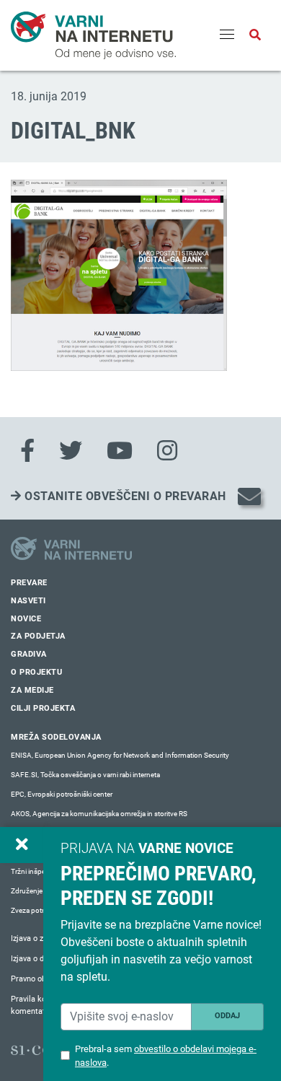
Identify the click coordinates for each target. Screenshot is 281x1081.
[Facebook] (27, 451)
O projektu (36, 672)
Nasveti (28, 600)
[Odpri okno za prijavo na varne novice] (21, 845)
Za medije (32, 690)
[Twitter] (71, 451)
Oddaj (227, 1015)
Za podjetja (38, 636)
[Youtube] (119, 451)
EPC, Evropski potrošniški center (61, 794)
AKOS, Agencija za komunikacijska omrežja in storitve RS (99, 813)
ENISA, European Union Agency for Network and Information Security (120, 755)
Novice (26, 618)
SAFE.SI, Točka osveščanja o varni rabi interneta (85, 774)
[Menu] (227, 35)
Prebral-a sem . (166, 1055)
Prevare (29, 582)
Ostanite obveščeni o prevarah (124, 496)
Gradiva (29, 654)
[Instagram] (167, 451)
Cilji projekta (43, 708)
